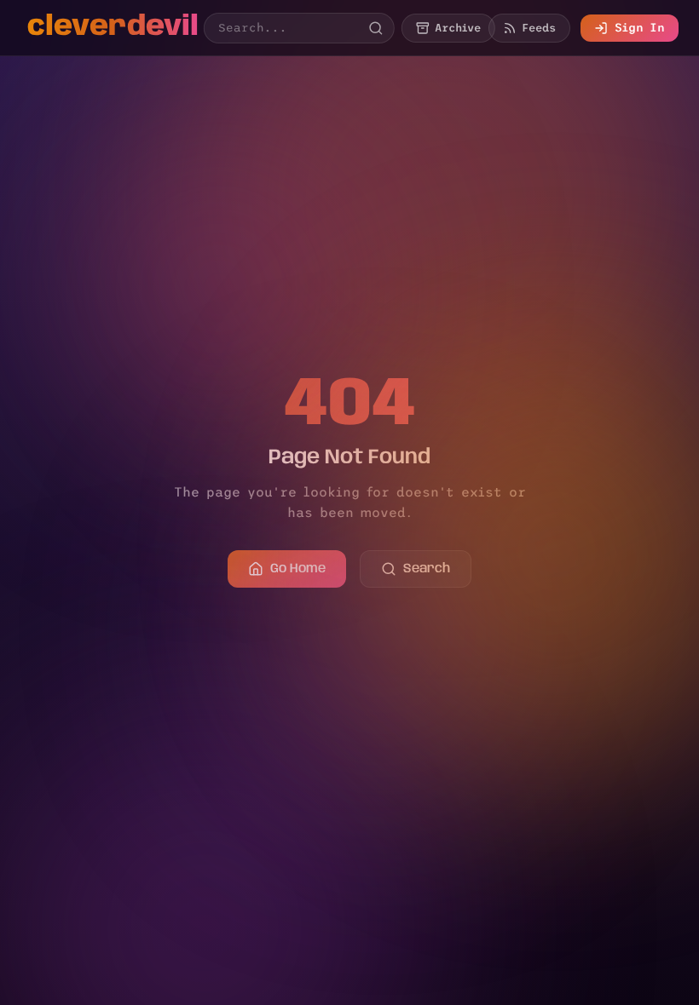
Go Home (298, 569)
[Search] (376, 28)
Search (426, 569)
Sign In (640, 27)
